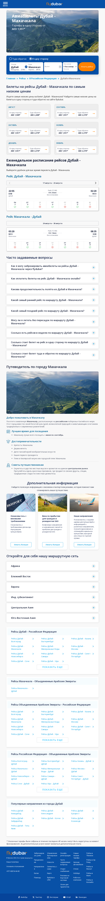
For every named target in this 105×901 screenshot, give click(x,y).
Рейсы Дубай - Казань (81, 638)
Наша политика (12, 862)
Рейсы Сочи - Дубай (20, 783)
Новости (50, 862)
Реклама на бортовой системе (64, 877)
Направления (39, 867)
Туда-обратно (19, 59)
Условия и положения (15, 866)
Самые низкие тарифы (76, 855)
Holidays (76, 873)
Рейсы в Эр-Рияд (91, 861)
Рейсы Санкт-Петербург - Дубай (79, 777)
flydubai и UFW (51, 879)
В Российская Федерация (43, 78)
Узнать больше (21, 544)
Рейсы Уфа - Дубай (50, 783)
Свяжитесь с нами (52, 867)
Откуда (13, 64)
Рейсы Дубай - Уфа (50, 661)
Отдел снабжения (64, 870)
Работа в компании (77, 879)
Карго (49, 873)
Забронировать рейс (39, 854)
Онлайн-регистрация (65, 854)
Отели (75, 869)
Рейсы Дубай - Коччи (51, 818)
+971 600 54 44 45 (13, 871)
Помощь (37, 878)
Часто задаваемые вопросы (65, 862)
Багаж (36, 873)
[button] (52, 267)
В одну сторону (40, 59)
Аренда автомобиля (78, 863)
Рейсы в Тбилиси (89, 854)
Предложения (38, 861)
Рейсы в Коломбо (89, 881)
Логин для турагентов (64, 885)
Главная (10, 78)
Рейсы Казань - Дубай (81, 761)
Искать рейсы (87, 66)
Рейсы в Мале (89, 874)
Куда (30, 64)
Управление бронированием (52, 855)
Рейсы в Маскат (89, 867)
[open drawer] (5, 3)
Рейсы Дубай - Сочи (20, 661)
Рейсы (22, 78)
